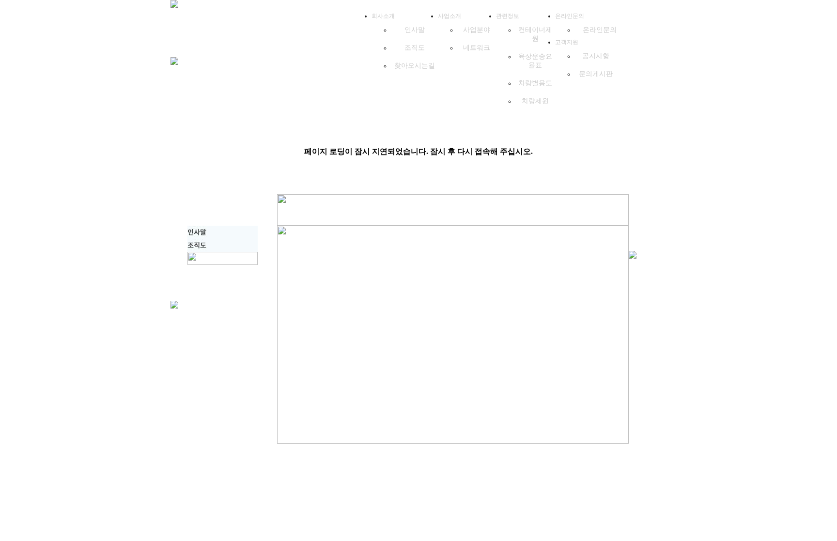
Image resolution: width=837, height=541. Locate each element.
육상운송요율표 (535, 61)
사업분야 (476, 29)
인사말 (414, 29)
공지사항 (595, 56)
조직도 (414, 47)
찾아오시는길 (414, 65)
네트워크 (476, 47)
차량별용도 (535, 83)
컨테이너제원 (535, 34)
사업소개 (449, 16)
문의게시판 (596, 73)
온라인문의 (569, 16)
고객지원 (566, 42)
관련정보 (507, 16)
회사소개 (383, 16)
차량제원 (535, 101)
